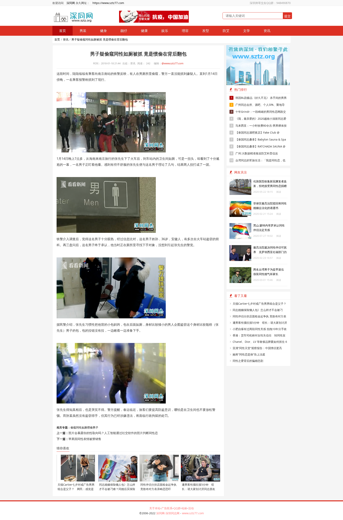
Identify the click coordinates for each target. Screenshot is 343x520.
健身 (103, 30)
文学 (246, 30)
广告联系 (166, 508)
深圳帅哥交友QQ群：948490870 (270, 3)
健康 (144, 30)
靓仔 (123, 30)
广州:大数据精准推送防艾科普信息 (254, 153)
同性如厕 (81, 427)
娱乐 (164, 30)
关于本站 (154, 508)
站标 (184, 508)
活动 (191, 508)
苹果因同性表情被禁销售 (84, 439)
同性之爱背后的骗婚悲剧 (248, 361)
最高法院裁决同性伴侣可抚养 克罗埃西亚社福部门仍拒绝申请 (270, 252)
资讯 (267, 30)
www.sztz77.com (193, 513)
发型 (205, 30)
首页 (62, 30)
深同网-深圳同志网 (168, 513)
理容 (185, 30)
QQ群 (177, 508)
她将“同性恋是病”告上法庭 (249, 354)
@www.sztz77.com (172, 63)
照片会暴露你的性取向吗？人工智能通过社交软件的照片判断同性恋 (113, 433)
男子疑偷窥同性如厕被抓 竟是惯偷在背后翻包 (99, 39)
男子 (95, 427)
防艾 (226, 30)
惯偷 (90, 427)
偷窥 (73, 427)
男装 (83, 30)
